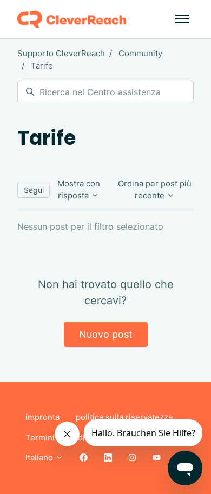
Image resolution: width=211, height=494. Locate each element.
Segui (34, 190)
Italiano (40, 457)
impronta (42, 417)
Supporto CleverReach (61, 53)
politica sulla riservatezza (124, 417)
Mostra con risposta (78, 189)
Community (140, 53)
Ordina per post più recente (155, 189)
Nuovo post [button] (106, 334)
